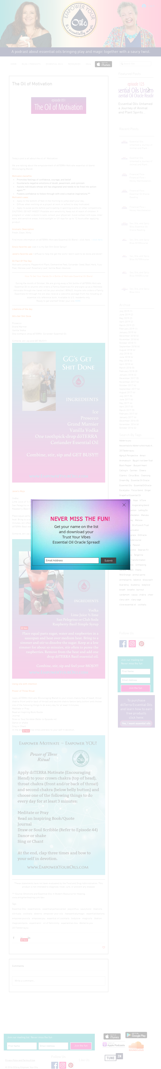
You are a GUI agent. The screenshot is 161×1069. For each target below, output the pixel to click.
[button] (124, 504)
